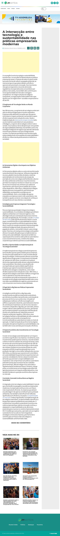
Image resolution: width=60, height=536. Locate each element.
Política (8, 8)
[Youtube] (57, 3)
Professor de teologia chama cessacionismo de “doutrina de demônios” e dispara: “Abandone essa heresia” (30, 454)
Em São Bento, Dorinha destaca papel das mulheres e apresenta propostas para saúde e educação (10, 478)
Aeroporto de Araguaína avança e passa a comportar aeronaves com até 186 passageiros (30, 477)
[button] (28, 48)
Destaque (13, 8)
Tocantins (17, 8)
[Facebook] (52, 3)
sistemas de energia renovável (24, 120)
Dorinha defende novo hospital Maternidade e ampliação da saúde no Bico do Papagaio (10, 453)
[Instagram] (54, 3)
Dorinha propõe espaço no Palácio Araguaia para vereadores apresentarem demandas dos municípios (30, 501)
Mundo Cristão (3, 8)
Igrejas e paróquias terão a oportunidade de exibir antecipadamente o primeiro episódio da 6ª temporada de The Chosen (11, 502)
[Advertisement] (21, 62)
